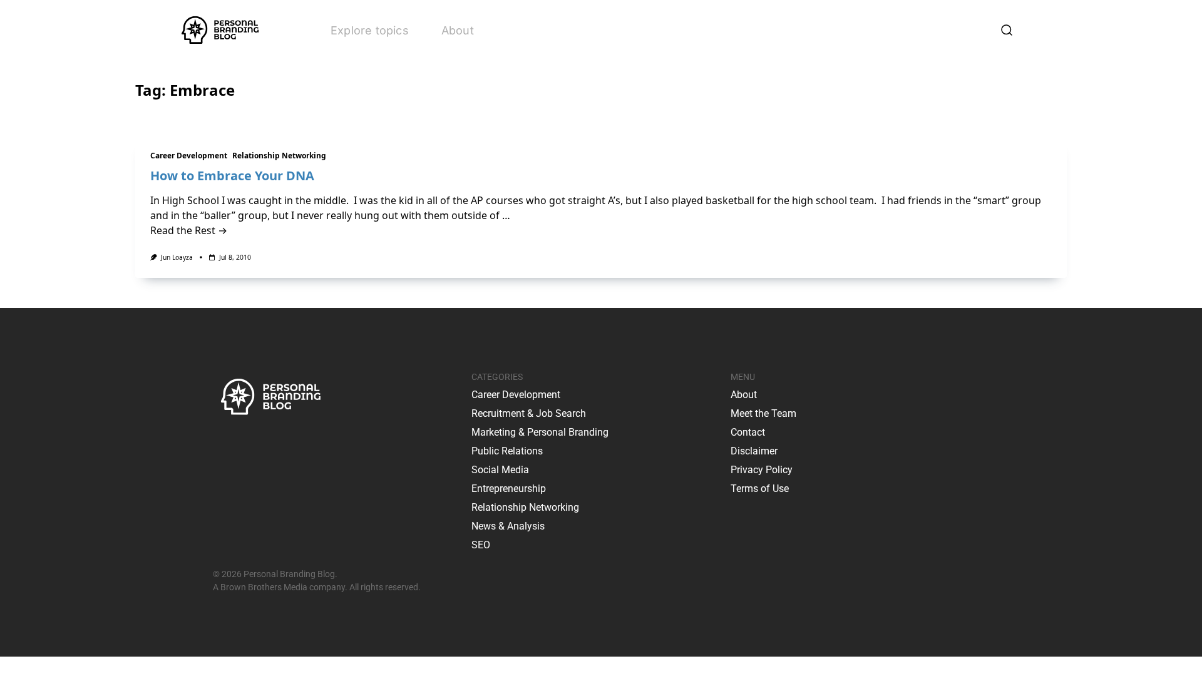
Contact (748, 432)
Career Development (188, 155)
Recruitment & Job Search (528, 413)
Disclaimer (754, 451)
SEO (480, 545)
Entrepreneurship (508, 488)
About (457, 30)
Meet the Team (763, 413)
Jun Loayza (177, 257)
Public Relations (507, 451)
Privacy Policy (762, 470)
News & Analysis (508, 526)
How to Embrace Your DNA (232, 175)
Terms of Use (760, 488)
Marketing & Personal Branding (540, 432)
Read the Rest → (188, 230)
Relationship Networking (279, 155)
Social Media (500, 470)
